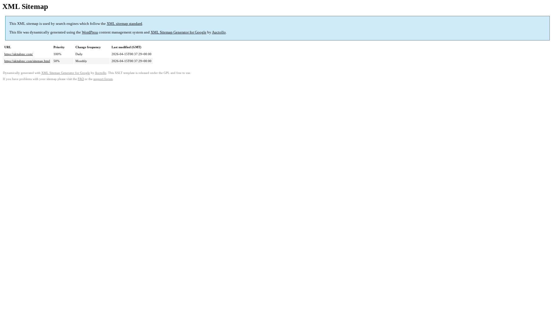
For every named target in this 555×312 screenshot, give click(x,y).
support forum (103, 79)
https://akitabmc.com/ (18, 54)
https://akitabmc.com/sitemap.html (27, 61)
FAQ (81, 79)
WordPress (90, 32)
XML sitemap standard (124, 23)
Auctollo (219, 32)
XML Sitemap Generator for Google (178, 32)
